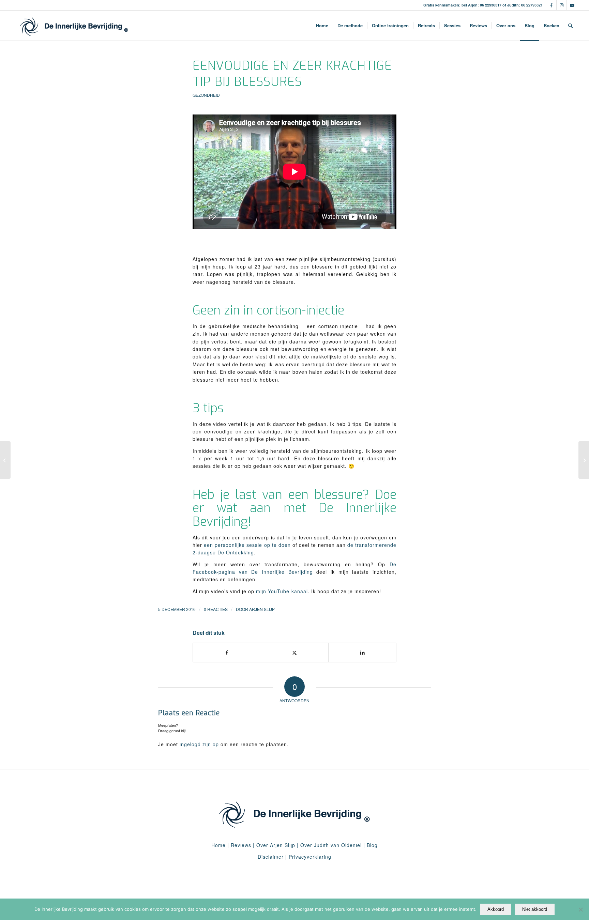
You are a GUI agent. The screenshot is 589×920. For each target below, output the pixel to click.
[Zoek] (570, 26)
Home (218, 845)
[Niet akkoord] (580, 909)
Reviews (241, 845)
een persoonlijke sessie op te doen (247, 544)
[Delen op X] (295, 652)
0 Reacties (216, 609)
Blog (372, 845)
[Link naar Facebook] (551, 5)
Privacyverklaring (310, 856)
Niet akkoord (534, 909)
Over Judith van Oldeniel (330, 845)
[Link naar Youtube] (572, 5)
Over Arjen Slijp (275, 845)
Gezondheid (206, 95)
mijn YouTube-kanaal (282, 591)
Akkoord (495, 909)
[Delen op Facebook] (227, 652)
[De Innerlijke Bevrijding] (74, 26)
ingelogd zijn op (199, 744)
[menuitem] (322, 26)
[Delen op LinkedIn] (362, 652)
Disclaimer (271, 856)
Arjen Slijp (262, 609)
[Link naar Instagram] (562, 5)
